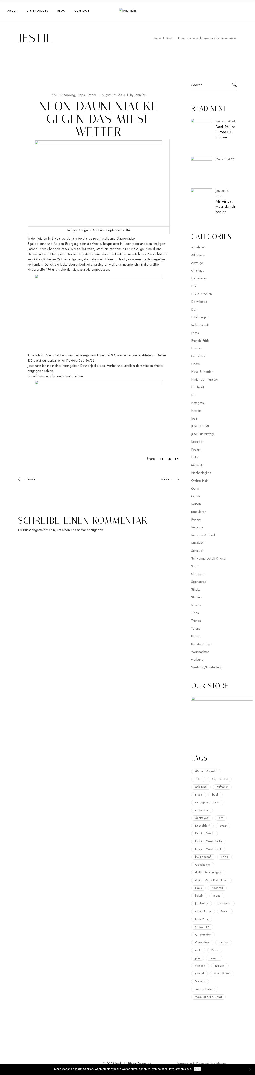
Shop (194, 566)
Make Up (197, 465)
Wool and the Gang (208, 997)
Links (194, 457)
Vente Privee (222, 973)
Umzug (196, 636)
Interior (196, 410)
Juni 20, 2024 (225, 121)
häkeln (199, 895)
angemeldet (40, 530)
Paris (214, 950)
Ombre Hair (199, 480)
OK (197, 1068)
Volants (200, 981)
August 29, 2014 (113, 95)
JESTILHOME (200, 426)
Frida (224, 857)
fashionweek (200, 325)
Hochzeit (197, 387)
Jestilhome (224, 903)
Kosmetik (197, 441)
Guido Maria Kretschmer (211, 880)
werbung (197, 659)
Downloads (199, 301)
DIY (193, 286)
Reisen (196, 504)
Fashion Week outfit (208, 849)
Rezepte (197, 527)
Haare (195, 364)
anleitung (201, 787)
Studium (196, 597)
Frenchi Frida (200, 340)
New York (201, 919)
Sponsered (199, 581)
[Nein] (250, 1069)
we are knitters (204, 989)
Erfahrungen (199, 317)
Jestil (194, 418)
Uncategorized (201, 644)
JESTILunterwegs (203, 434)
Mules (225, 911)
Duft (194, 309)
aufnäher (222, 787)
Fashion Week (204, 833)
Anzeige (197, 263)
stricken (200, 965)
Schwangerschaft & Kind (208, 558)
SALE (169, 38)
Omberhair (202, 942)
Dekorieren (199, 278)
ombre (223, 942)
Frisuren (196, 348)
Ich (193, 395)
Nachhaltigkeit (201, 473)
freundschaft (203, 857)
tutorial (199, 973)
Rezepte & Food (203, 535)
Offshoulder (203, 934)
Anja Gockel (220, 779)
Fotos (195, 333)
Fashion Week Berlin (208, 841)
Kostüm (196, 449)
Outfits (195, 496)
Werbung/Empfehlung (206, 667)
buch (215, 794)
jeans (216, 895)
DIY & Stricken (201, 294)
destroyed (202, 818)
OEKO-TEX (202, 927)
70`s (198, 779)
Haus (198, 888)
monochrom (203, 911)
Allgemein (198, 255)
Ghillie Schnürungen (208, 872)
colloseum (202, 810)
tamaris (196, 605)
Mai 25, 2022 (225, 159)
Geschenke (202, 864)
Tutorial (196, 628)
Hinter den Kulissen (205, 379)
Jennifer (137, 95)
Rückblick (197, 543)
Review (196, 519)
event (223, 825)
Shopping (68, 95)
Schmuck (197, 550)
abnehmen (198, 247)
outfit (198, 950)
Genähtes (198, 356)
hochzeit (217, 888)
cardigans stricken (207, 802)
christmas (197, 270)
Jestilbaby (201, 903)
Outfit (195, 488)
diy (221, 818)
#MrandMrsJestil (205, 771)
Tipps (81, 95)
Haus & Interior (202, 371)
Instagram (198, 403)
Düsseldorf (202, 825)
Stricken (196, 589)
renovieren (198, 511)
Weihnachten (200, 652)
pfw (197, 958)
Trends (92, 95)
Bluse (198, 794)
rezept (214, 958)
